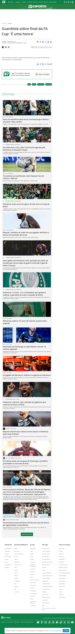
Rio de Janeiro (33, 593)
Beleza (16, 548)
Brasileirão (7, 551)
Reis (43, 605)
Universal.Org (62, 597)
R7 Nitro (16, 578)
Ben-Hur (44, 567)
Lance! (6, 562)
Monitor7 (32, 588)
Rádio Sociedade (63, 567)
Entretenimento (21, 545)
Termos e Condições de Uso (27, 622)
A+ (6, 47)
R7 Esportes (4, 23)
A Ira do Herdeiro (46, 551)
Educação (32, 571)
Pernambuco (33, 590)
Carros (31, 556)
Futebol (9, 23)
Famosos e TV (17, 564)
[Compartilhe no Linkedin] (43, 42)
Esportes (35, 2)
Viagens (16, 586)
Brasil (31, 551)
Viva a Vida (16, 592)
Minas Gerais (33, 585)
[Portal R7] (3, 2)
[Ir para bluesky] (38, 622)
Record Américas (63, 570)
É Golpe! (32, 574)
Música (16, 575)
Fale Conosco (9, 622)
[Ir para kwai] (49, 622)
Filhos (15, 567)
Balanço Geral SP (46, 564)
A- (9, 47)
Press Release (48, 84)
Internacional (33, 582)
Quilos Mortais (45, 602)
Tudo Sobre (33, 606)
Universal (61, 594)
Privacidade (16, 622)
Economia (32, 569)
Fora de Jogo (8, 556)
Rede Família (62, 586)
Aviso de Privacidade (56, 630)
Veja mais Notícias (27, 534)
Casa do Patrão (46, 578)
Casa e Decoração (18, 554)
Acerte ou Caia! (45, 548)
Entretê (29, 2)
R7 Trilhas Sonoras (63, 564)
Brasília (18, 2)
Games (16, 570)
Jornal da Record (46, 597)
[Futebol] (37, 6)
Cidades (32, 559)
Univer (60, 592)
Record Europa (62, 575)
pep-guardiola (41, 84)
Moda (15, 573)
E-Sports (7, 554)
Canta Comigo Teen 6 (47, 575)
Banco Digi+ (62, 548)
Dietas (15, 559)
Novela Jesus (45, 600)
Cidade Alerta (45, 581)
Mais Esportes (8, 564)
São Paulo (32, 596)
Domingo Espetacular (47, 586)
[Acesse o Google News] (48, 42)
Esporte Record (45, 589)
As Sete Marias (45, 556)
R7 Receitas (17, 581)
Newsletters (62, 559)
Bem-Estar (16, 551)
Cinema (16, 556)
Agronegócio (33, 548)
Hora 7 (31, 577)
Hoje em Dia (45, 594)
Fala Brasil (44, 592)
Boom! (43, 570)
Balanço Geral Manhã (47, 562)
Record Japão (62, 578)
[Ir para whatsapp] (68, 622)
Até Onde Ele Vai (46, 559)
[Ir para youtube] (72, 622)
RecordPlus (61, 562)
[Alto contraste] (3, 47)
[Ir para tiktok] (60, 622)
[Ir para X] (66, 2)
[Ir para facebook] (64, 2)
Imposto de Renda (34, 580)
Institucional (64, 545)
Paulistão (7, 567)
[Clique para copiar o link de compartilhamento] (51, 42)
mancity (34, 84)
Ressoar (61, 589)
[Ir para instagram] (68, 2)
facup (29, 84)
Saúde (31, 599)
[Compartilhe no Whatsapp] (45, 42)
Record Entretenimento (64, 573)
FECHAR (66, 630)
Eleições (23, 2)
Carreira (61, 551)
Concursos (32, 562)
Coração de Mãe (46, 583)
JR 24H (40, 2)
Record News (52, 2)
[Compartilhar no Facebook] (40, 42)
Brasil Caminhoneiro (47, 573)
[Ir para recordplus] (57, 622)
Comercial (61, 554)
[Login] (72, 2)
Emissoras (61, 556)
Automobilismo (8, 548)
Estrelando (16, 562)
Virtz (15, 589)
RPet (15, 583)
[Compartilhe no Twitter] (38, 42)
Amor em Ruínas (46, 554)
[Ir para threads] (53, 622)
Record (46, 2)
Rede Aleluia (62, 583)
